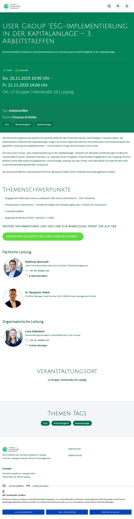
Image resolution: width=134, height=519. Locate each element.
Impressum (74, 448)
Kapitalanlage (44, 124)
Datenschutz (75, 455)
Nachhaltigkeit (23, 124)
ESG (7, 124)
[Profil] (118, 6)
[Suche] (109, 6)
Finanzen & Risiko (24, 117)
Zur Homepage (27, 6)
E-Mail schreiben (38, 275)
